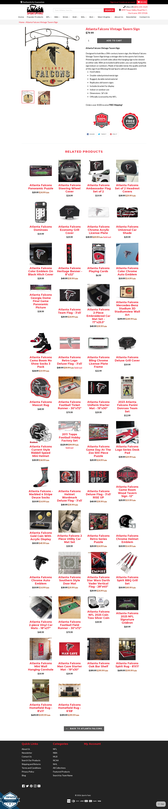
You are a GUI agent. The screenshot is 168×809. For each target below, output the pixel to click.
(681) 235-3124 (140, 7)
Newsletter (131, 17)
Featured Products (61, 771)
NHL (84, 17)
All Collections (59, 768)
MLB (76, 17)
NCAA (67, 17)
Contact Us (144, 17)
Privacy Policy (28, 771)
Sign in (113, 2)
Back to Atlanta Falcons (85, 729)
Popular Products (35, 17)
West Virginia (105, 17)
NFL (49, 17)
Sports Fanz (86, 795)
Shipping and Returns (31, 764)
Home (21, 17)
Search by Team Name (63, 775)
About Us (119, 17)
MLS (92, 17)
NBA (57, 17)
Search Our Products (31, 760)
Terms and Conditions (31, 768)
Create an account (127, 2)
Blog (24, 775)
